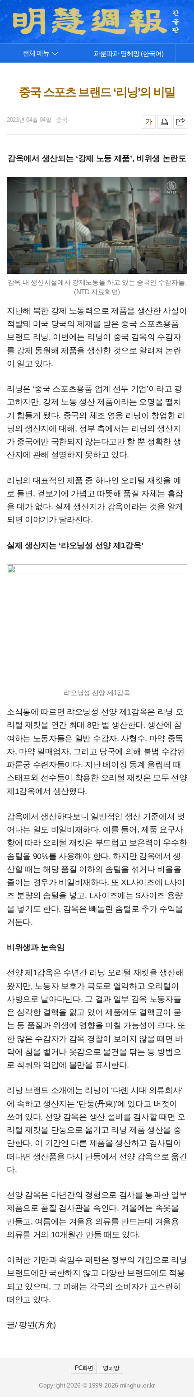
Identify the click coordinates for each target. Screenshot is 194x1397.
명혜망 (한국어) (128, 53)
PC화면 (84, 1368)
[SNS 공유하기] (180, 121)
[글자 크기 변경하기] (148, 121)
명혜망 (111, 1368)
